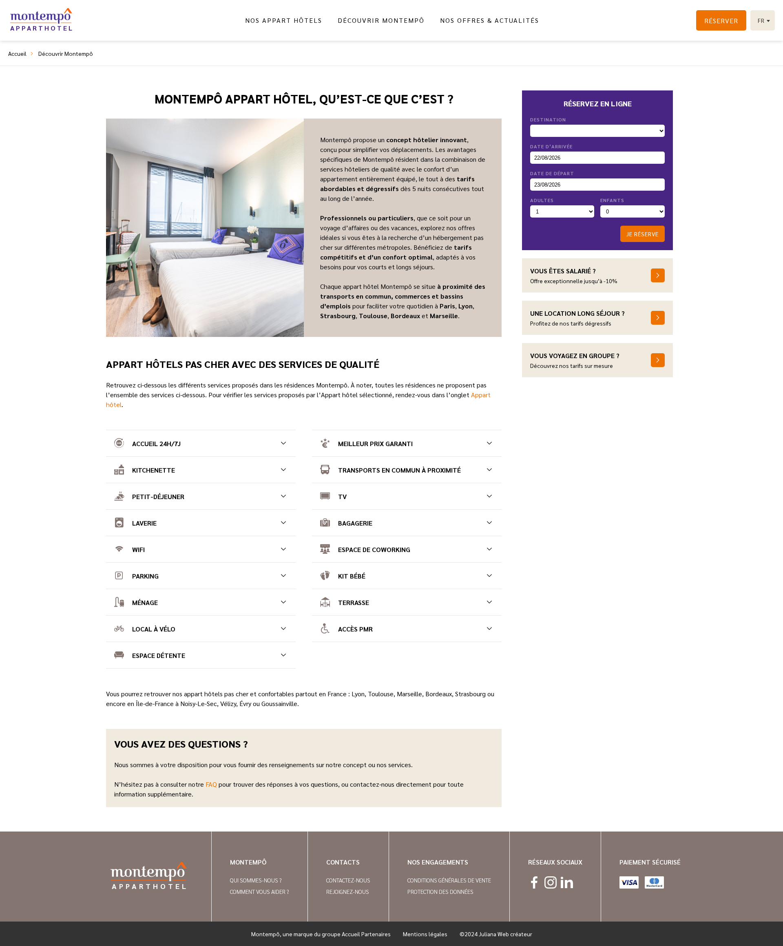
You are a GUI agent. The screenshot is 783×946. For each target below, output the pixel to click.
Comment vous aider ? (259, 891)
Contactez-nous (348, 880)
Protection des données (440, 891)
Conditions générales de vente (449, 880)
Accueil (17, 53)
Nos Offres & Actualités (489, 20)
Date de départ (552, 173)
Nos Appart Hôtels (283, 20)
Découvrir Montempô (381, 20)
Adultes (542, 200)
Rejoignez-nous (347, 891)
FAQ (211, 784)
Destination (548, 119)
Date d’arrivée (551, 146)
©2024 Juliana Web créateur (496, 933)
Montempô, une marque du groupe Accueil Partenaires (321, 933)
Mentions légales (425, 933)
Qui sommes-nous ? (256, 880)
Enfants (612, 200)
